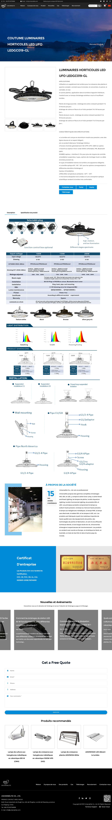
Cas (58, 5)
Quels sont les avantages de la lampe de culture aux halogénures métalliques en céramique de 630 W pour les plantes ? (77, 621)
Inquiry (91, 187)
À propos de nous (32, 5)
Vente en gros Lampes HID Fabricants (53, 1)
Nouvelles (51, 5)
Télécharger (65, 5)
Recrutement (76, 5)
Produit (43, 5)
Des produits (63, 784)
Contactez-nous (67, 187)
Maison (22, 5)
